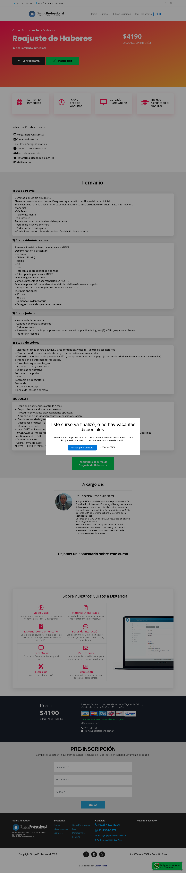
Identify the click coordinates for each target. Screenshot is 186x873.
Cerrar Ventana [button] (108, 447)
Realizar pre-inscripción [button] (82, 447)
